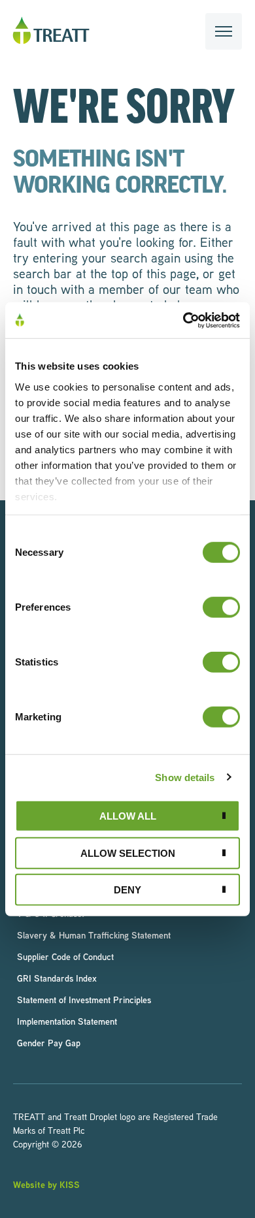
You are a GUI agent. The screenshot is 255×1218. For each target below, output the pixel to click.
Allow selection (127, 852)
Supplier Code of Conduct (65, 956)
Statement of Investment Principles (84, 999)
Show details (184, 776)
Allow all (127, 816)
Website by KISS (46, 1184)
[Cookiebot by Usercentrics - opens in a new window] (183, 320)
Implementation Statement (67, 1021)
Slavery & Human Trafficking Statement (94, 935)
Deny (127, 889)
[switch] (221, 607)
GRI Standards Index (57, 978)
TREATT (51, 31)
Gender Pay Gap (48, 1042)
